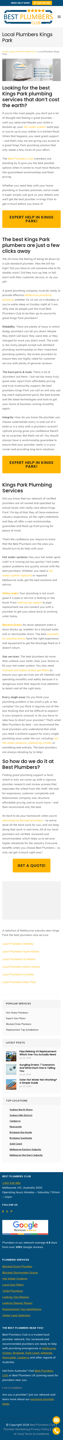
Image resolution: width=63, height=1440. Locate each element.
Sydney (7, 1353)
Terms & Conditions (36, 1434)
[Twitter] (7, 1211)
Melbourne (49, 1348)
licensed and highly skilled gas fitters (25, 670)
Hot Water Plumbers (17, 1012)
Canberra (23, 1357)
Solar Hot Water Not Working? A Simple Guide (38, 1081)
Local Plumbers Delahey (18, 943)
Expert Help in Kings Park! (31, 219)
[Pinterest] (11, 1211)
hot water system (35, 127)
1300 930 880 (43, 3)
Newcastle (16, 1126)
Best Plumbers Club (20, 158)
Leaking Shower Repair (17, 1303)
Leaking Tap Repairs (15, 1297)
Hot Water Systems (14, 1278)
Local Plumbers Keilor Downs (21, 966)
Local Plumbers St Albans (18, 959)
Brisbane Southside (21, 1138)
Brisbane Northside (21, 1132)
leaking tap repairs (30, 602)
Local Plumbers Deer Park (19, 982)
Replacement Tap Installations (22, 1029)
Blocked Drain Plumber (17, 1266)
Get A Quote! (32, 865)
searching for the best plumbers (22, 820)
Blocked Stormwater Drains (20, 1272)
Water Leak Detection (16, 1315)
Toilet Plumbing (12, 1291)
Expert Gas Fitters (16, 1018)
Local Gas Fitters (13, 1284)
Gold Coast (16, 1143)
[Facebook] (3, 1211)
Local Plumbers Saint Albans (20, 951)
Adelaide (46, 1353)
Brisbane (18, 1353)
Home (5, 51)
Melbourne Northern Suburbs (26, 1155)
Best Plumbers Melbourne (23, 51)
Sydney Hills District (21, 1115)
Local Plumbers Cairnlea (18, 974)
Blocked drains (11, 625)
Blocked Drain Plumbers (18, 1024)
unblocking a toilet (39, 743)
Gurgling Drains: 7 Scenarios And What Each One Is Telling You (37, 1068)
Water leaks (10, 593)
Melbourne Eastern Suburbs (25, 1149)
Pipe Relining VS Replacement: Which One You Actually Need (38, 1053)
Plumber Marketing (16, 1429)
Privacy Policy (40, 1429)
